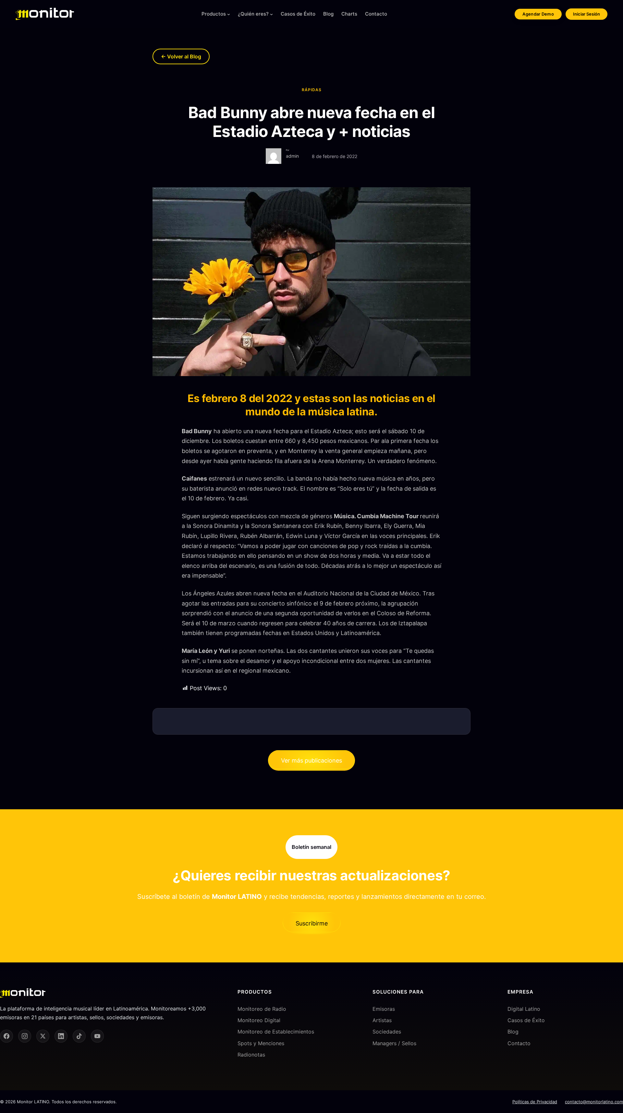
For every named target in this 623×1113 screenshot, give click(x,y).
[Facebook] (6, 1036)
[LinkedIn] (61, 1036)
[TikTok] (79, 1036)
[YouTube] (97, 1036)
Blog (513, 1031)
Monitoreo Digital (259, 1020)
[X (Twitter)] (42, 1036)
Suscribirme (312, 923)
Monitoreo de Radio (262, 1009)
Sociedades (387, 1031)
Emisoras (384, 1009)
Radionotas (251, 1054)
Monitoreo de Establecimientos (276, 1031)
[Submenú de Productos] (228, 14)
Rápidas (312, 89)
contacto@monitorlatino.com (594, 1101)
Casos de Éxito (526, 1020)
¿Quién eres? (253, 14)
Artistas (382, 1020)
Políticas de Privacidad (534, 1101)
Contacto (519, 1043)
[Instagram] (24, 1036)
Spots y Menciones (261, 1043)
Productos (214, 14)
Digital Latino (523, 1009)
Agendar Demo (538, 14)
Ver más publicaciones (311, 760)
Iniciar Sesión (586, 14)
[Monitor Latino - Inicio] (45, 14)
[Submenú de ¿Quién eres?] (271, 14)
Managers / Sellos (394, 1043)
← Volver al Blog (181, 56)
